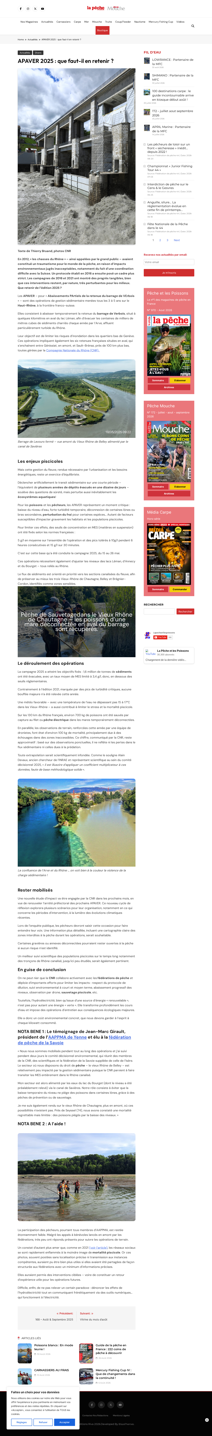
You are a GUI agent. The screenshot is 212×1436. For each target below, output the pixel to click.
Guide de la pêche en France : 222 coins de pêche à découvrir (111, 1349)
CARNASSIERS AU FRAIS (51, 1370)
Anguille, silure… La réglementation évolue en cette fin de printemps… (166, 206)
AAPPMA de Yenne (67, 1037)
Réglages (22, 1422)
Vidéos (180, 21)
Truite (108, 21)
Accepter (64, 1422)
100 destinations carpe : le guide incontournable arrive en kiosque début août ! (173, 95)
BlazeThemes (126, 1424)
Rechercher (153, 604)
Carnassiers (63, 21)
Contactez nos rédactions (95, 1415)
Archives (169, 387)
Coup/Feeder (123, 21)
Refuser (43, 1422)
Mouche (97, 21)
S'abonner (180, 380)
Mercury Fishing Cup (161, 21)
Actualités (47, 21)
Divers (38, 52)
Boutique (102, 30)
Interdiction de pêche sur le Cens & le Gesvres (167, 186)
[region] (43, 1408)
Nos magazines (29, 21)
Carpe (77, 21)
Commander (180, 589)
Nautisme (139, 21)
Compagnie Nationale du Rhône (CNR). (73, 350)
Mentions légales (121, 1415)
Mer (86, 21)
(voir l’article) (98, 1248)
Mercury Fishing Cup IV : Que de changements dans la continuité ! (115, 1374)
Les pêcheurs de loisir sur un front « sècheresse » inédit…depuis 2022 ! (168, 148)
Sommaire (158, 380)
